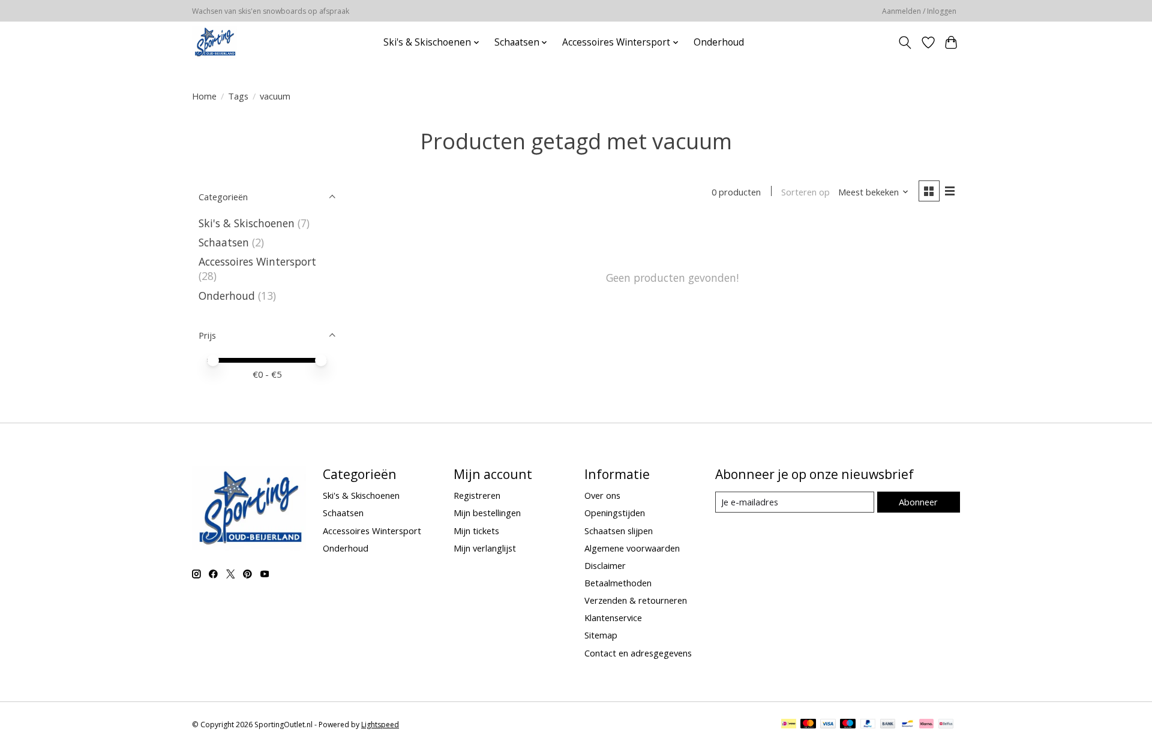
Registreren (477, 495)
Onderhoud (719, 42)
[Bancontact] (907, 725)
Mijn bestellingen (487, 513)
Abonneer (918, 502)
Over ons (602, 495)
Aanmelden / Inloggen (919, 11)
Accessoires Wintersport (257, 261)
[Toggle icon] (905, 42)
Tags (238, 96)
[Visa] (828, 725)
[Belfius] (945, 725)
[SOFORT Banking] (926, 725)
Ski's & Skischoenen (247, 223)
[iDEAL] (788, 725)
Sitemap (600, 635)
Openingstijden (614, 513)
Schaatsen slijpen (618, 531)
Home (204, 96)
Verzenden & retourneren (635, 600)
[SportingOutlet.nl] (214, 42)
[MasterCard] (808, 725)
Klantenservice (613, 617)
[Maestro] (848, 725)
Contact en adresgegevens (638, 653)
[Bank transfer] (888, 725)
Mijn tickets (476, 531)
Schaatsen (224, 242)
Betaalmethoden (618, 583)
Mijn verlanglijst (485, 548)
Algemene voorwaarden (632, 548)
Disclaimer (605, 565)
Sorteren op (805, 192)
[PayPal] (868, 725)
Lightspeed (380, 724)
